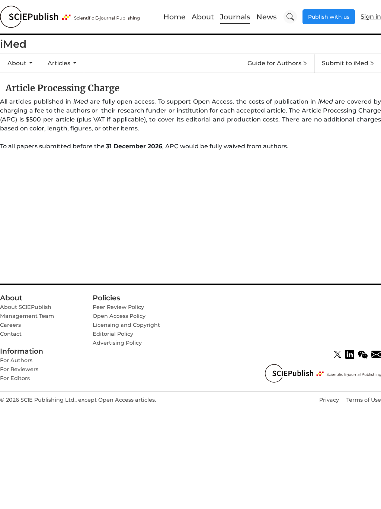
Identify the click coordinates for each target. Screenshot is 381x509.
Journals (235, 16)
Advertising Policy (117, 342)
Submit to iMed (345, 63)
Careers (10, 325)
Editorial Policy (113, 334)
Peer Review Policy (118, 307)
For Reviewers (19, 369)
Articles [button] (60, 63)
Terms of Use (363, 399)
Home (174, 16)
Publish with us (328, 16)
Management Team (27, 316)
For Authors (16, 360)
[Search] (290, 16)
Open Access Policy (119, 316)
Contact (11, 334)
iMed (13, 44)
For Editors (15, 378)
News (266, 16)
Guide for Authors (274, 63)
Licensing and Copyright (126, 325)
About (203, 16)
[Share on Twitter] (337, 354)
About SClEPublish (25, 307)
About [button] (17, 63)
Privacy (329, 399)
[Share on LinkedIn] (349, 354)
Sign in (371, 16)
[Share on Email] (376, 354)
